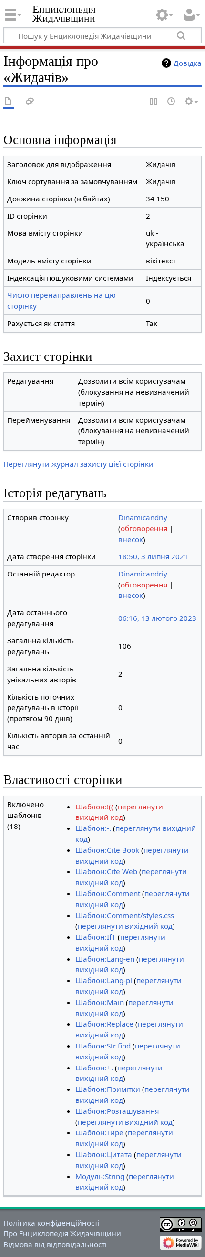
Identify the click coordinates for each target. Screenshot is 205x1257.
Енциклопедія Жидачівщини (64, 13)
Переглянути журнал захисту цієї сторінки (78, 464)
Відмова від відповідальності (55, 1244)
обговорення (144, 528)
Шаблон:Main (99, 1002)
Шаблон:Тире (99, 1132)
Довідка (188, 63)
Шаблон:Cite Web (106, 871)
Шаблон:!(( (94, 806)
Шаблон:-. (93, 828)
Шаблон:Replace (104, 1023)
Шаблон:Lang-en (104, 959)
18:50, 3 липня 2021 (153, 556)
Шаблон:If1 (95, 937)
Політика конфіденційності (51, 1222)
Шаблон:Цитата (103, 1154)
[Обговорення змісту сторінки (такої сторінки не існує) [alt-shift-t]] (30, 101)
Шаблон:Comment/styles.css (124, 915)
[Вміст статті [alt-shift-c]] (8, 101)
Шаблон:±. (94, 1067)
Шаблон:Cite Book (107, 850)
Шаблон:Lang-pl (103, 980)
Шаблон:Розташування (117, 1111)
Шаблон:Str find (103, 1045)
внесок (130, 539)
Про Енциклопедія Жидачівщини (62, 1233)
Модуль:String (99, 1176)
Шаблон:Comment (107, 893)
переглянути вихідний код (125, 926)
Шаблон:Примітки (107, 1089)
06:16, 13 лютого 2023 (157, 618)
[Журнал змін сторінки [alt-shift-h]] (171, 101)
